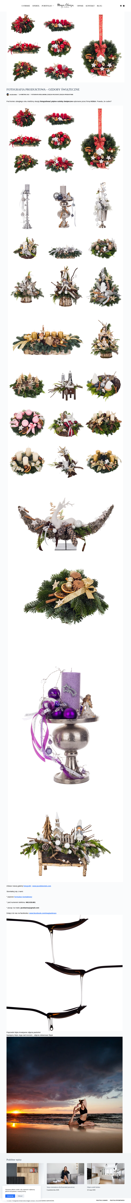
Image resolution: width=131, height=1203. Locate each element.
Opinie (80, 6)
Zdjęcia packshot (53, 94)
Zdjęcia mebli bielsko (93, 1187)
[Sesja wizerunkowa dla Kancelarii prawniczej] (65, 1173)
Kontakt (90, 6)
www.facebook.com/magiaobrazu (42, 913)
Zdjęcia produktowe (66, 94)
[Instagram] (123, 6)
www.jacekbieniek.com (41, 886)
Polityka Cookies (102, 1200)
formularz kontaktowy (23, 897)
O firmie (26, 6)
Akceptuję (10, 1196)
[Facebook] (121, 6)
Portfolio (47, 6)
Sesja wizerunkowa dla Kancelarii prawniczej (60, 1187)
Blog (99, 6)
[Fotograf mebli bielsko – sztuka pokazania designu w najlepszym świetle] (25, 1173)
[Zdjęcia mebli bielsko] (105, 1173)
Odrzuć (20, 1196)
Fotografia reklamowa (39, 94)
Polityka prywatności (117, 1200)
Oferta (35, 6)
